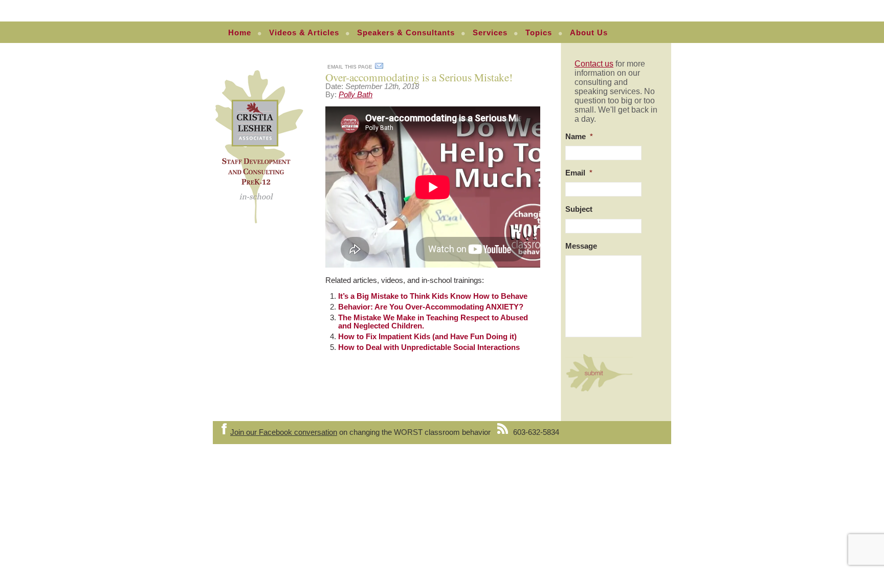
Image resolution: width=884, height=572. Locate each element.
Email (578, 173)
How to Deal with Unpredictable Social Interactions (429, 347)
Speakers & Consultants (406, 33)
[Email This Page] (379, 67)
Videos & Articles (304, 33)
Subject (578, 209)
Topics (538, 33)
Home (239, 33)
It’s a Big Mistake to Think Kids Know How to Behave (432, 296)
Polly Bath (355, 95)
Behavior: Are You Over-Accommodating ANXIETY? (430, 307)
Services (490, 33)
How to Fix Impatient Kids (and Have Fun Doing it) (427, 337)
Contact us (593, 63)
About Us (589, 33)
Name (579, 137)
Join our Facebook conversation (283, 432)
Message (581, 246)
